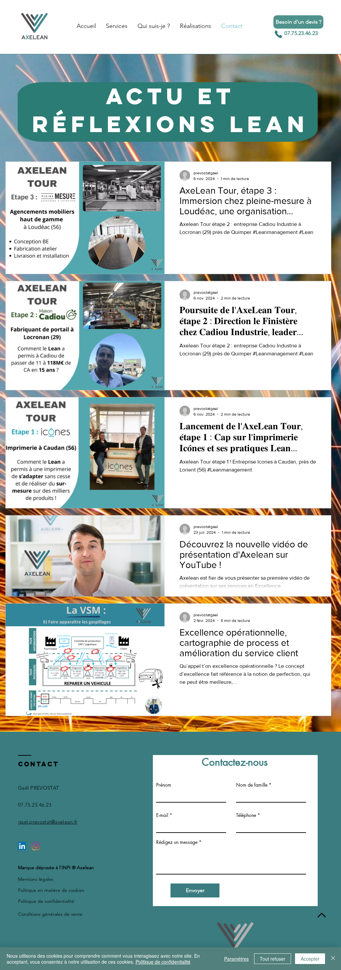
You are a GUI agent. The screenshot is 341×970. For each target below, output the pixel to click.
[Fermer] (333, 959)
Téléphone (246, 815)
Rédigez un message (176, 842)
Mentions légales (35, 879)
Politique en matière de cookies (51, 890)
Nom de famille (251, 785)
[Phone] (278, 34)
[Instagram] (36, 846)
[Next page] (196, 727)
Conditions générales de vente (50, 914)
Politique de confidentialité (46, 901)
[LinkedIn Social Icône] (22, 846)
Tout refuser (272, 958)
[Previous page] (141, 727)
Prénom (163, 785)
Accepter (310, 958)
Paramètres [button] (236, 958)
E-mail (162, 815)
